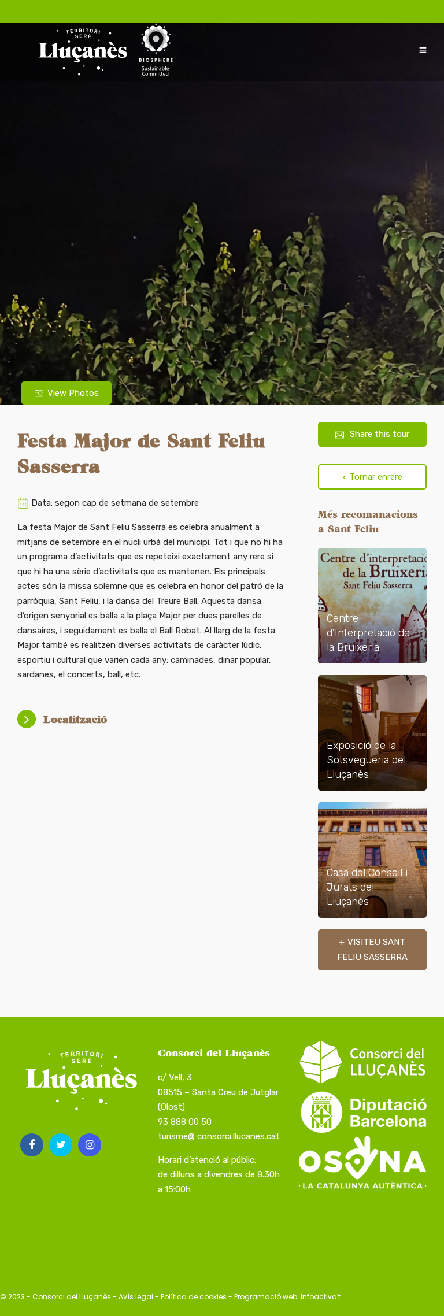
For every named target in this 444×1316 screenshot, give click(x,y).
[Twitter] (60, 1144)
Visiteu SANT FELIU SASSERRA (372, 949)
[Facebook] (31, 1144)
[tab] (153, 719)
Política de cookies (194, 1297)
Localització (75, 719)
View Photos (73, 393)
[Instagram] (89, 1144)
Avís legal (136, 1297)
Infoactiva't (321, 1297)
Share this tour (379, 434)
